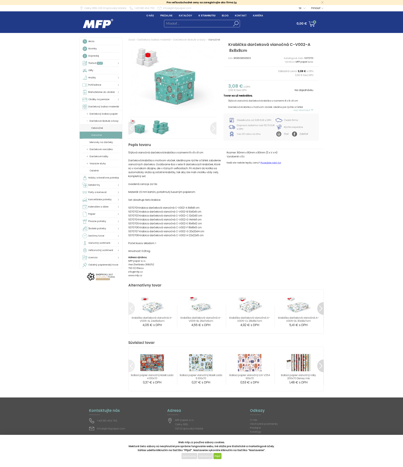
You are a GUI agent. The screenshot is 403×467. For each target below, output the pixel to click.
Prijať (217, 456)
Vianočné (214, 39)
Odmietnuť (205, 456)
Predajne (166, 15)
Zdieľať (303, 134)
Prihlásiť (315, 8)
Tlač (286, 134)
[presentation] (131, 128)
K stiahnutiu (207, 15)
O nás (150, 15)
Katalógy (185, 15)
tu (235, 2)
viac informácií (302, 110)
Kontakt (241, 15)
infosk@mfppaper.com (177, 8)
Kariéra (258, 15)
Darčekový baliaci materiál (153, 39)
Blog (225, 15)
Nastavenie (189, 456)
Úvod (131, 39)
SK (300, 8)
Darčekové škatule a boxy (189, 39)
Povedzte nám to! (271, 162)
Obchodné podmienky (264, 424)
